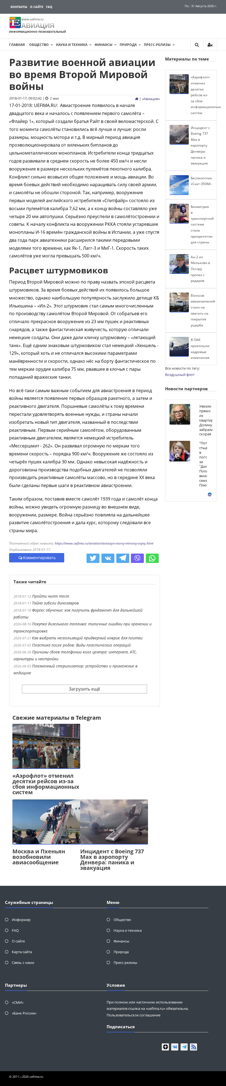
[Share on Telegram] (122, 558)
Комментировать (39, 557)
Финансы (103, 44)
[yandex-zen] (165, 1047)
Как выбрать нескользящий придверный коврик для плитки (87, 637)
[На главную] (136, 98)
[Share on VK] (107, 558)
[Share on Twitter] (93, 558)
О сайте (36, 7)
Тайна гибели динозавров (55, 603)
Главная (17, 44)
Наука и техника (71, 44)
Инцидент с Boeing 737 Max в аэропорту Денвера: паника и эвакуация (112, 859)
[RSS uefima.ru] (193, 1047)
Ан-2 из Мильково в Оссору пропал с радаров (200, 269)
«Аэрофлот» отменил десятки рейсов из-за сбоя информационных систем (45, 784)
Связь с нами (23, 962)
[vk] (174, 1047)
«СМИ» (17, 1002)
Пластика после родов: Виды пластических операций (81, 645)
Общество (39, 44)
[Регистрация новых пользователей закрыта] (210, 45)
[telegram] (184, 1047)
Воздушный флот (180, 374)
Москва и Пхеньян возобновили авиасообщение (38, 857)
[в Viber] (137, 558)
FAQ (49, 7)
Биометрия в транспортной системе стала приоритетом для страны (202, 224)
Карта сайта (22, 951)
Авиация (151, 98)
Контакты (18, 7)
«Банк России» (24, 1013)
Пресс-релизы (157, 44)
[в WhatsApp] (152, 558)
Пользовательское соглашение (133, 1015)
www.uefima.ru (32, 19)
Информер (21, 919)
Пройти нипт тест (50, 596)
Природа (128, 44)
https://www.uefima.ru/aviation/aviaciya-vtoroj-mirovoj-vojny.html (104, 543)
